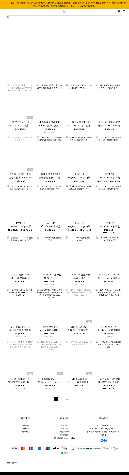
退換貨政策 (64, 432)
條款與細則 (64, 435)
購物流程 (64, 428)
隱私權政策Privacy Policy (64, 438)
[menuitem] (56, 399)
